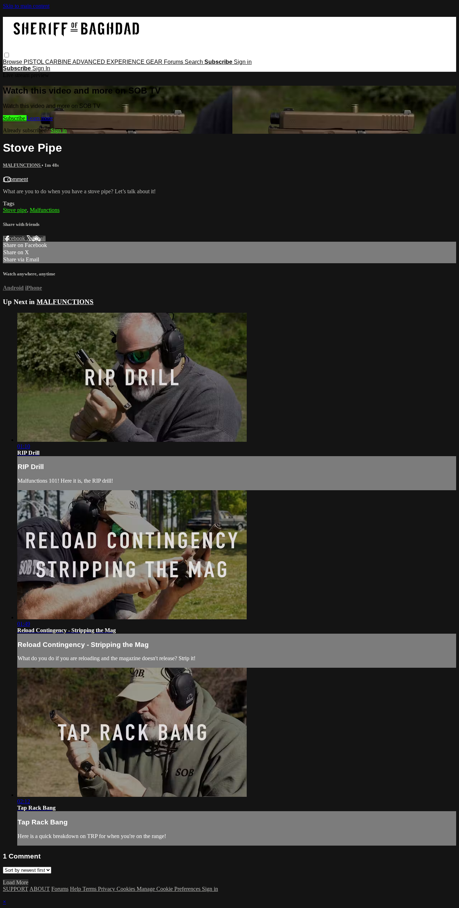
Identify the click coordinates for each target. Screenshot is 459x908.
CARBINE (58, 62)
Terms (90, 889)
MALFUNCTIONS (22, 165)
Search (194, 62)
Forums (174, 62)
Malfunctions (45, 210)
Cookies (127, 889)
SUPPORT (15, 889)
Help (76, 889)
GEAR (155, 62)
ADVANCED (89, 62)
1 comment (15, 179)
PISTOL (34, 62)
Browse (13, 62)
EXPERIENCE (126, 62)
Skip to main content (26, 6)
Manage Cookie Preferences (169, 889)
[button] (6, 55)
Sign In (41, 68)
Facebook (15, 238)
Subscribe (15, 118)
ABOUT (39, 889)
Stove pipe (15, 210)
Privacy (107, 889)
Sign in (243, 62)
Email (39, 238)
